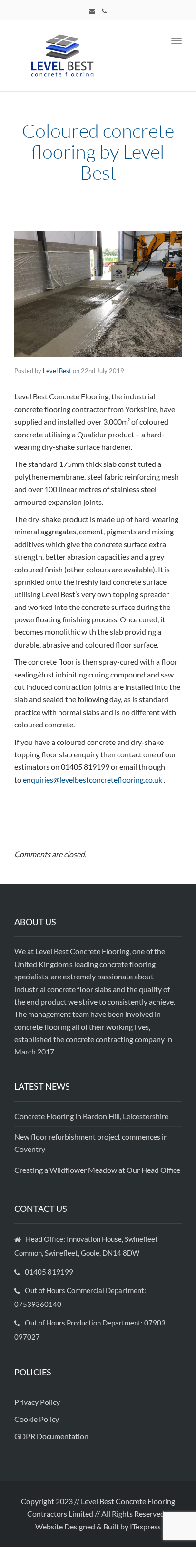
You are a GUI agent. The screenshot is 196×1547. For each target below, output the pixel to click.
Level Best (57, 371)
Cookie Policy (37, 1418)
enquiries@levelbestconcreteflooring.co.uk (92, 779)
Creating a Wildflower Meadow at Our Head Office (97, 1169)
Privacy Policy (37, 1401)
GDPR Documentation (51, 1436)
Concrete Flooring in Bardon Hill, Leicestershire (91, 1116)
